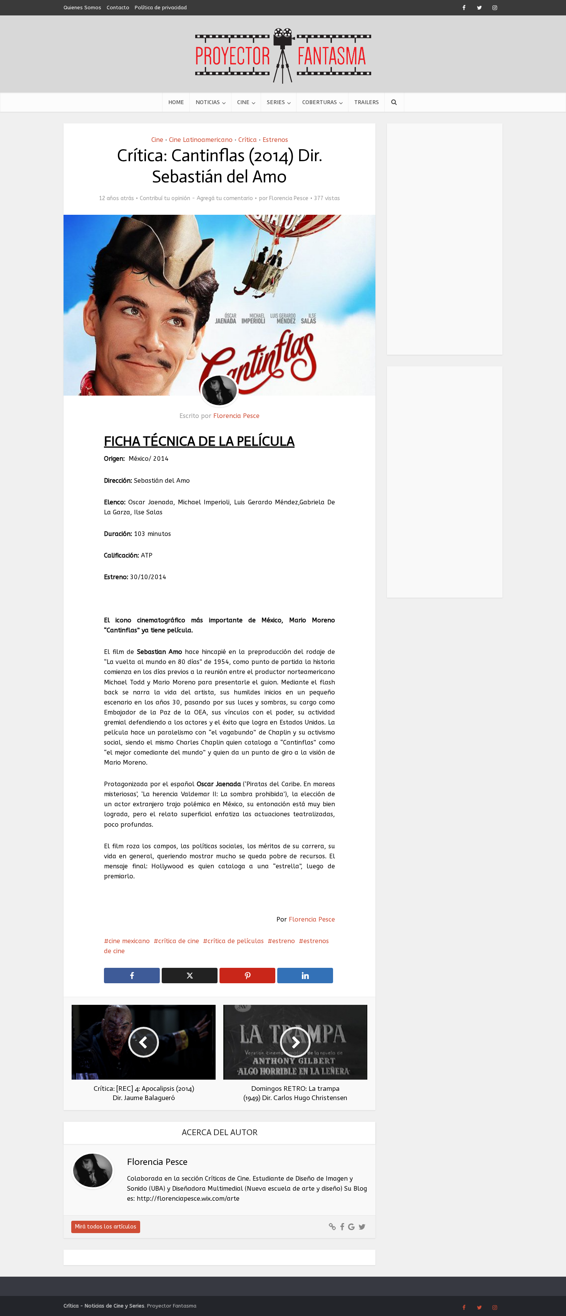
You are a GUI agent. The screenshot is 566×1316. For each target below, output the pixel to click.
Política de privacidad (161, 7)
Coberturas (319, 102)
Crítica (247, 139)
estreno (283, 941)
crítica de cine (178, 941)
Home (176, 102)
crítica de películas (236, 941)
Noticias (208, 102)
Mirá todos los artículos (105, 1226)
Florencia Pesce (288, 198)
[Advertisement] (444, 239)
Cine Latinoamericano (201, 139)
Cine (243, 102)
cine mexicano (129, 941)
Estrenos (275, 139)
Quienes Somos (82, 7)
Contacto (118, 7)
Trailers (366, 102)
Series (276, 102)
